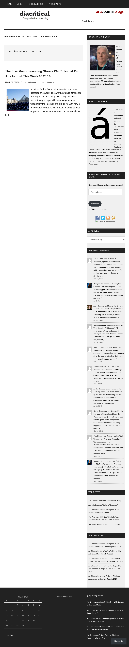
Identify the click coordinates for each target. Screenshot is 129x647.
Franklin (96, 436)
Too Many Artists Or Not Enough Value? (104, 524)
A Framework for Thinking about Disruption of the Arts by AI (107, 392)
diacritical (35, 14)
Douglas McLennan (101, 284)
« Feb (6, 635)
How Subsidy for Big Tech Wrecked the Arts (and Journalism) (107, 464)
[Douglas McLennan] (102, 58)
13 (39, 610)
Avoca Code (98, 259)
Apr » (12, 635)
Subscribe (95, 204)
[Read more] (93, 164)
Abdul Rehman (99, 389)
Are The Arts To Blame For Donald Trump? (105, 501)
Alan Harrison (98, 306)
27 (39, 621)
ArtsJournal (63, 596)
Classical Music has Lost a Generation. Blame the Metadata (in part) (108, 414)
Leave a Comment (47, 82)
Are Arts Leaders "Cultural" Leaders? (103, 505)
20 (39, 615)
